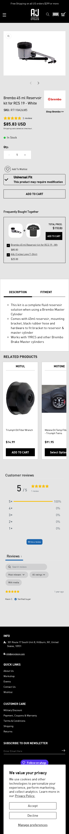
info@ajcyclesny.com (15, 654)
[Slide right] (38, 83)
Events (7, 681)
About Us (9, 670)
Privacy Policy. (25, 796)
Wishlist (8, 692)
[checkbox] (13, 582)
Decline (32, 815)
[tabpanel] (34, 594)
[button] (4, 15)
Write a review (34, 542)
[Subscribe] (63, 750)
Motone (59, 366)
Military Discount (13, 710)
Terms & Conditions (14, 720)
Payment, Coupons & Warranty (20, 715)
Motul (20, 366)
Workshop (9, 676)
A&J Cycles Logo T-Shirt (24, 254)
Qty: (6, 147)
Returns (8, 731)
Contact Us (10, 686)
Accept (33, 806)
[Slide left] (30, 83)
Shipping (8, 726)
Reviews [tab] (14, 556)
